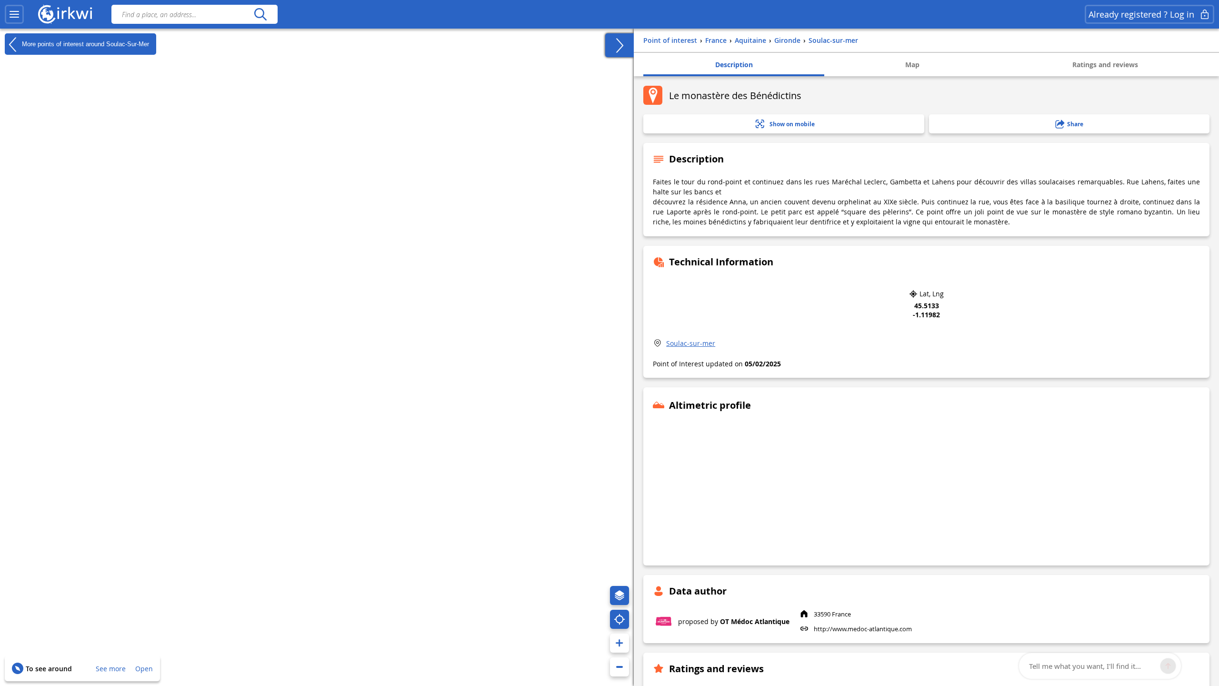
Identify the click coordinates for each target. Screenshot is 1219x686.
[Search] (260, 14)
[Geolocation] (619, 619)
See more (111, 668)
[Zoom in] (619, 643)
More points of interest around (84, 43)
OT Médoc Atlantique (754, 621)
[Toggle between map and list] (619, 45)
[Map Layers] (619, 595)
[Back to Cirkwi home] (65, 14)
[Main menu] (14, 14)
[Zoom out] (619, 666)
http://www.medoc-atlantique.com (863, 629)
